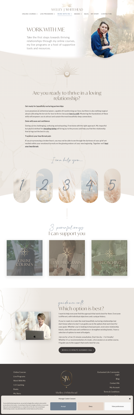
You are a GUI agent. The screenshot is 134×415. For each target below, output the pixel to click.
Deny (90, 406)
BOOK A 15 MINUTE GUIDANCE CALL (77, 350)
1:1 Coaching (18, 385)
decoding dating (49, 129)
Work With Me (19, 381)
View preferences (118, 406)
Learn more (67, 268)
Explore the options (25, 267)
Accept (63, 406)
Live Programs (19, 376)
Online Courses (19, 372)
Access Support (109, 267)
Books (15, 389)
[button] (130, 399)
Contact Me (115, 383)
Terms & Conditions (112, 392)
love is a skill (74, 114)
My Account (115, 387)
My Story (17, 393)
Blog (118, 379)
